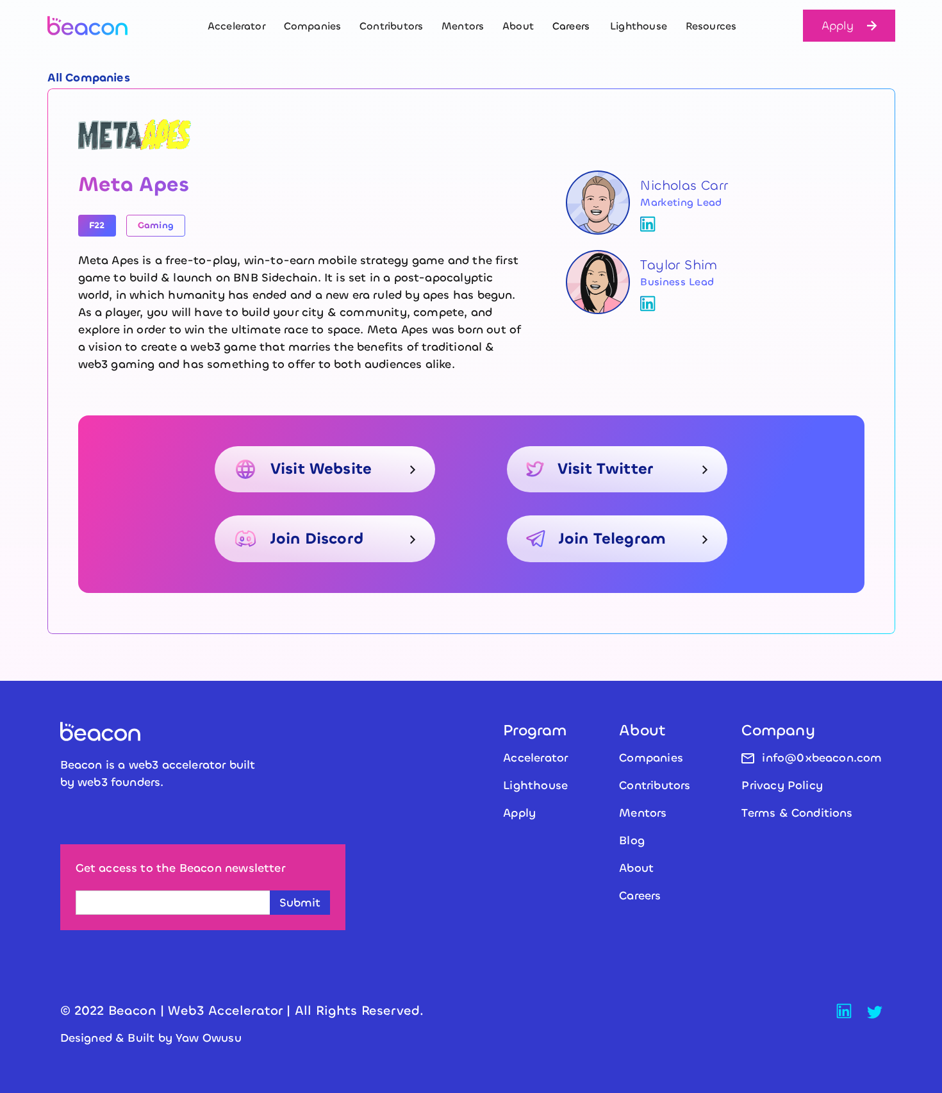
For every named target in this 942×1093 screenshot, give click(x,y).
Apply (838, 25)
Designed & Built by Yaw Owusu (151, 1038)
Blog (632, 840)
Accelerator (236, 26)
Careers (640, 895)
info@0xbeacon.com (822, 757)
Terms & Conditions (796, 813)
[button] (571, 26)
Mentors (463, 26)
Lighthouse (638, 26)
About (518, 26)
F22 (97, 225)
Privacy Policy (782, 785)
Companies (313, 26)
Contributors (391, 26)
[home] (99, 25)
